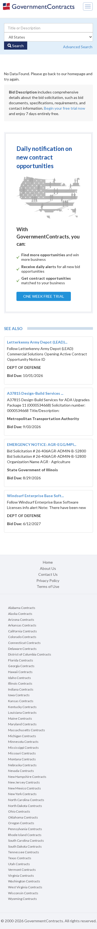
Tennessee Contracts (23, 852)
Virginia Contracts (21, 875)
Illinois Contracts (20, 683)
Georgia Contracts (21, 666)
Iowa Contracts (19, 695)
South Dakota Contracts (25, 846)
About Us (48, 568)
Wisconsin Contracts (23, 893)
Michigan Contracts (22, 736)
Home (48, 562)
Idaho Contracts (19, 678)
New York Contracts (22, 794)
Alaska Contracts (20, 614)
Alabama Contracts (21, 608)
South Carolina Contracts (26, 840)
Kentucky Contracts (22, 707)
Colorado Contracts (22, 637)
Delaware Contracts (22, 649)
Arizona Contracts (21, 620)
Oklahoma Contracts (23, 817)
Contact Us (48, 574)
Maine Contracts (20, 718)
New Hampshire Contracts (27, 777)
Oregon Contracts (21, 823)
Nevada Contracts (21, 771)
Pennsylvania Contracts (25, 829)
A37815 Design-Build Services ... (35, 393)
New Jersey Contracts (24, 782)
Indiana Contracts (20, 689)
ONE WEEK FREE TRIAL (43, 296)
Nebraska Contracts (22, 765)
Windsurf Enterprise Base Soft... (35, 495)
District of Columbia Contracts (29, 654)
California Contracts (22, 631)
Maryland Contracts (22, 724)
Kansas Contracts (20, 701)
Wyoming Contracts (22, 899)
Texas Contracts (19, 858)
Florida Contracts (20, 660)
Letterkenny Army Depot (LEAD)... (37, 342)
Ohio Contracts (19, 811)
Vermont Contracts (22, 870)
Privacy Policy (47, 580)
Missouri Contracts (22, 753)
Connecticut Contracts (24, 643)
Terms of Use (48, 586)
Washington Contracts (24, 881)
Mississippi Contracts (23, 748)
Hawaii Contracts (20, 672)
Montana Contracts (22, 759)
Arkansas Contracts (22, 625)
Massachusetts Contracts (26, 730)
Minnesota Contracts (23, 742)
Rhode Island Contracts (24, 835)
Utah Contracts (19, 864)
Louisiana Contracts (22, 712)
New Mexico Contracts (24, 788)
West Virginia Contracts (25, 887)
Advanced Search (77, 46)
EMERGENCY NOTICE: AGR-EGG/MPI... (41, 444)
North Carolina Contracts (26, 800)
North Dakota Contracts (25, 806)
